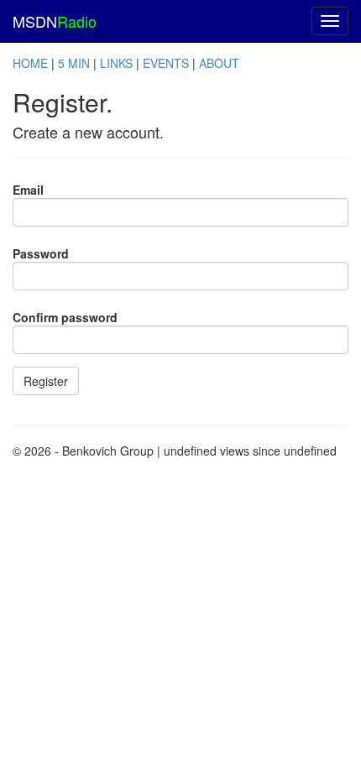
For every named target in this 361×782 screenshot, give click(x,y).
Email (28, 189)
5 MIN (74, 63)
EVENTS (166, 63)
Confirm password (65, 317)
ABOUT (219, 63)
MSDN (55, 21)
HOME (30, 63)
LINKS (116, 63)
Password (41, 253)
